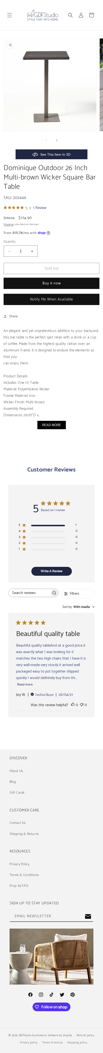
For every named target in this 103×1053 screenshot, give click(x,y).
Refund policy (85, 1035)
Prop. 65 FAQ (19, 886)
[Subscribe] (88, 916)
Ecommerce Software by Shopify (52, 1035)
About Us (16, 771)
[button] (9, 15)
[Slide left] (46, 140)
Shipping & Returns (24, 834)
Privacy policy (29, 1043)
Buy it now (51, 283)
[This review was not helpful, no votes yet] (81, 705)
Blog (13, 782)
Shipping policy (77, 1043)
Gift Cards (17, 793)
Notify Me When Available (51, 299)
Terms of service (52, 1043)
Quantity (10, 241)
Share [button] (13, 316)
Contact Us (18, 823)
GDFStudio (25, 1035)
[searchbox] (29, 593)
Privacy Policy (19, 864)
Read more (25, 684)
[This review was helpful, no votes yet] (72, 705)
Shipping (9, 224)
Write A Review (52, 571)
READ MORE (51, 425)
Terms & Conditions (24, 875)
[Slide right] (57, 140)
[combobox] (78, 607)
